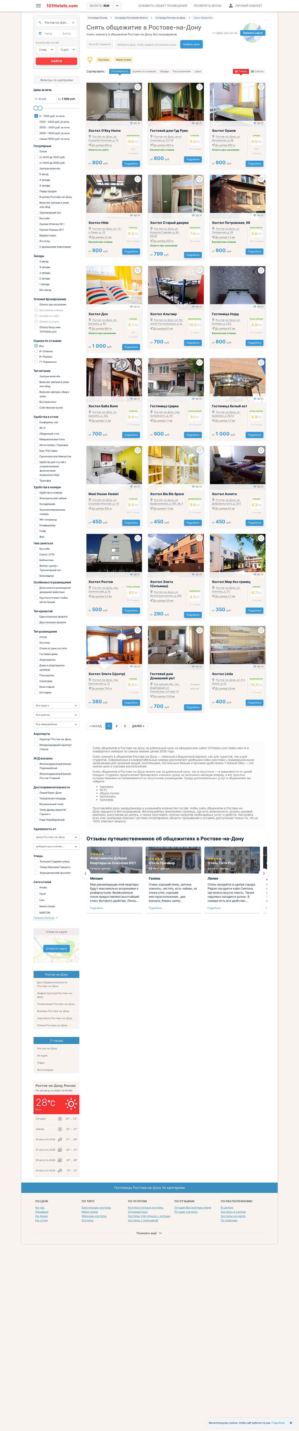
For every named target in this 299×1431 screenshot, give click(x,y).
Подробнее (131, 163)
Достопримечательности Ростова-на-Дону (52, 984)
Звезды (164, 71)
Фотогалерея (45, 1069)
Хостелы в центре (233, 1211)
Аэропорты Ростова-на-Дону (54, 1018)
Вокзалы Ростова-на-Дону (53, 1011)
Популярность (119, 71)
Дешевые (41, 1211)
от (98, 163)
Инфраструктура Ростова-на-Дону (55, 995)
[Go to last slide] (85, 873)
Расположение (182, 71)
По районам (229, 1220)
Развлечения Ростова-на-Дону (56, 1003)
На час (40, 1207)
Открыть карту (56, 948)
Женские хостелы (94, 1216)
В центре (227, 1207)
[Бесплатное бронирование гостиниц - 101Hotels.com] (62, 5)
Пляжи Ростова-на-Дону (52, 1025)
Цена (198, 71)
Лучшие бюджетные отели (192, 1207)
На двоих (41, 1216)
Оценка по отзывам (144, 71)
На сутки (41, 1220)
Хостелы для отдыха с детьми (149, 1216)
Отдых (41, 1062)
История (42, 1055)
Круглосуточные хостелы (146, 1207)
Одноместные (138, 1211)
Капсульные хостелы (96, 1207)
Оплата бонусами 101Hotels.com (49, 329)
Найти (56, 61)
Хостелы (103, 59)
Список (259, 71)
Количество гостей (47, 42)
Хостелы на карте (233, 1216)
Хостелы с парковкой (143, 1220)
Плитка (243, 71)
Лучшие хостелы (186, 1211)
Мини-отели (123, 59)
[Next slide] (264, 873)
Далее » (138, 726)
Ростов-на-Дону (47, 1048)
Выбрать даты (191, 44)
